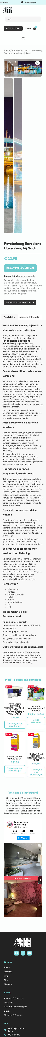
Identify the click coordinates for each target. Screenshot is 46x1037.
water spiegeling (18, 293)
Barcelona (25, 50)
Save (9, 687)
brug (34, 282)
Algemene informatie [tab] (29, 317)
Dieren (7, 1011)
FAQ (6, 976)
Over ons (8, 971)
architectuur (15, 280)
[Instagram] (16, 953)
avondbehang (28, 280)
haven (7, 285)
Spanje (13, 290)
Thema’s (8, 984)
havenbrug (16, 285)
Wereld (15, 50)
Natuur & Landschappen (15, 1006)
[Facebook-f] (23, 953)
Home (7, 50)
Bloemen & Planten (13, 1015)
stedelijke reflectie (27, 290)
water (7, 293)
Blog (6, 980)
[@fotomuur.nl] (9, 824)
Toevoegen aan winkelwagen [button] (14, 724)
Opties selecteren (36, 721)
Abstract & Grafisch (13, 998)
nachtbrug (27, 288)
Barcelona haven (23, 282)
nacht (19, 288)
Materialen (9, 1002)
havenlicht (27, 285)
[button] (23, 38)
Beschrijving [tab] (9, 317)
